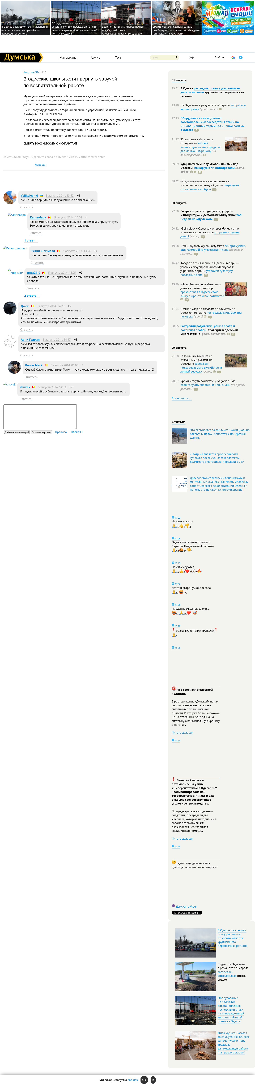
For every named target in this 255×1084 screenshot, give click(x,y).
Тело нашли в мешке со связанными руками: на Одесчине (196, 360)
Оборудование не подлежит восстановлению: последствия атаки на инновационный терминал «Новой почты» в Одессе (74, 28)
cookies (133, 1080)
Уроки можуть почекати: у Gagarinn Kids (207, 381)
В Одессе (187, 88)
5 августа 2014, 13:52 (60, 195)
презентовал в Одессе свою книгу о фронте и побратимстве (202, 294)
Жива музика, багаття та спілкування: (196, 141)
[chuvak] (9, 384)
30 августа (179, 203)
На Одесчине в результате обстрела (205, 105)
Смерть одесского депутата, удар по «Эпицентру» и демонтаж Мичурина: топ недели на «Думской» (177, 30)
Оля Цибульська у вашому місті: (202, 246)
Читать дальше (182, 732)
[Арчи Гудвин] (9, 347)
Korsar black (33, 365)
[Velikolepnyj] (9, 203)
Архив (95, 57)
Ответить (26, 207)
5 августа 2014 (31, 72)
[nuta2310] (15, 273)
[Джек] (9, 313)
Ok (144, 1080)
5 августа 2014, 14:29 (50, 306)
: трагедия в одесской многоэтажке (209, 332)
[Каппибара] (17, 215)
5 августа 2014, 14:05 (62, 272)
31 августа (179, 80)
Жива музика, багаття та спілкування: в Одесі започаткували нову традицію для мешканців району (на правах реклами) (233, 1042)
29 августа (179, 348)
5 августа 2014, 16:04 (68, 217)
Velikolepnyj (29, 195)
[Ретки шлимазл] (15, 248)
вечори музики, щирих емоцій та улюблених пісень (213, 248)
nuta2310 (33, 272)
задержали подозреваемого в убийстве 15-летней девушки (201, 367)
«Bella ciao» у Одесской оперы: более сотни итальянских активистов (209, 230)
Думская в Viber (186, 906)
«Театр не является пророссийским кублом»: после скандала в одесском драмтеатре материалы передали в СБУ (217, 458)
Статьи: (178, 421)
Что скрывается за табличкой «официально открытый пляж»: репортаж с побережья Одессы (220, 434)
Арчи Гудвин (30, 339)
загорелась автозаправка (227, 974)
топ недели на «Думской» (210, 217)
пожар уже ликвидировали (214, 168)
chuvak (25, 387)
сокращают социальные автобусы (209, 187)
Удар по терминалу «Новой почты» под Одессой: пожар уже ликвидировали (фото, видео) (123, 30)
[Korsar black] (14, 373)
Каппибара (38, 217)
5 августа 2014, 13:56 (77, 251)
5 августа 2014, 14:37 (57, 339)
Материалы (68, 57)
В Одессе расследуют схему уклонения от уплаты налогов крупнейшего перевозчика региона (24, 30)
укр (191, 57)
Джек (25, 306)
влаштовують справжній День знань (205, 385)
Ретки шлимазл (43, 251)
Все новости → (182, 398)
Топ (118, 57)
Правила (61, 432)
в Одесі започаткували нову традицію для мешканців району (200, 147)
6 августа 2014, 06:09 (64, 365)
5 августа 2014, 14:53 (52, 387)
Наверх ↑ (41, 165)
